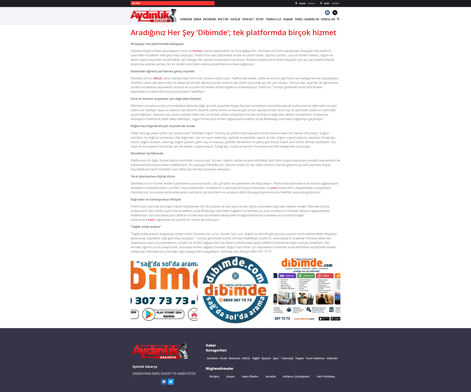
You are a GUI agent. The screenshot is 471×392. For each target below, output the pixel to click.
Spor (276, 358)
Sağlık (256, 358)
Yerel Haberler (315, 358)
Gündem (212, 358)
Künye (230, 376)
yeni (274, 188)
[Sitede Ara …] (338, 19)
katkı (151, 220)
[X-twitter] (334, 12)
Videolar (332, 358)
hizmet (198, 51)
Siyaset (266, 358)
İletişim (214, 376)
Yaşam (299, 358)
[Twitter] (171, 382)
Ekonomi (234, 358)
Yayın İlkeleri (250, 376)
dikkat (157, 78)
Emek (223, 358)
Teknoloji (287, 358)
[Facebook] (327, 12)
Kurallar (271, 376)
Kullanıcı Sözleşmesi (296, 376)
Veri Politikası (326, 376)
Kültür (246, 358)
